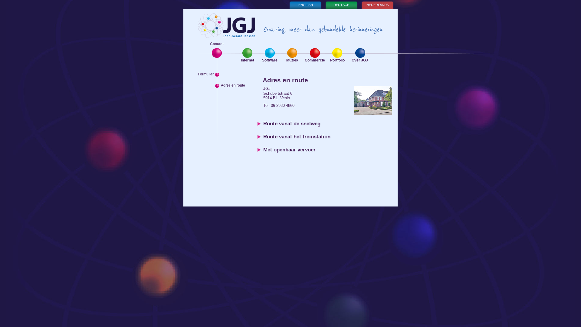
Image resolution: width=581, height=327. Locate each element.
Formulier (206, 74)
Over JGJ (360, 60)
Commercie (315, 60)
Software (269, 60)
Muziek (292, 60)
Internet (247, 60)
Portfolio (337, 60)
